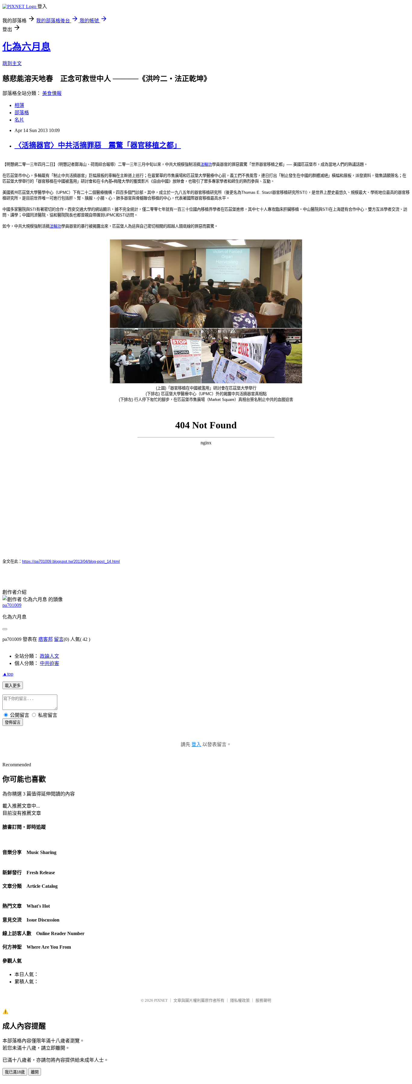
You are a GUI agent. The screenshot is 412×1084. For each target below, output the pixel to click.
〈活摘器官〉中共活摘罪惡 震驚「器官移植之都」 (97, 145)
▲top (7, 673)
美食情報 (52, 93)
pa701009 (11, 605)
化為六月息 (26, 46)
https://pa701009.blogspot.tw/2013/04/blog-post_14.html (71, 561)
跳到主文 (12, 63)
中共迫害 (49, 663)
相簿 (19, 105)
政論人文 (49, 656)
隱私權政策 (240, 1000)
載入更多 (13, 685)
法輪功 (206, 164)
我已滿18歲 (15, 1072)
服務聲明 (263, 1000)
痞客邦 (45, 639)
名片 (19, 119)
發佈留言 (13, 722)
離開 (35, 1072)
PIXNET (161, 1000)
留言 (59, 639)
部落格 (21, 112)
